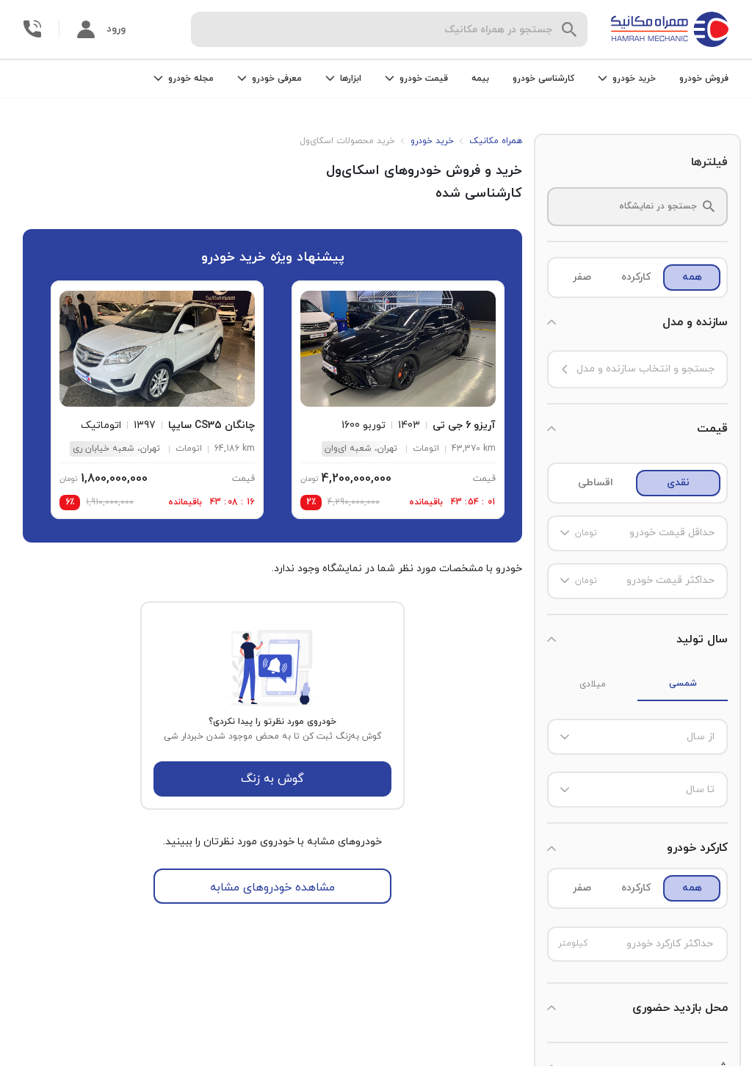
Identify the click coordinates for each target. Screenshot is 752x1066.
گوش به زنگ (272, 779)
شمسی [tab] (683, 683)
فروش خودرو (703, 78)
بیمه (480, 78)
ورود (116, 29)
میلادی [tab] (592, 684)
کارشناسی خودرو (543, 78)
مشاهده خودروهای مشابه (272, 888)
